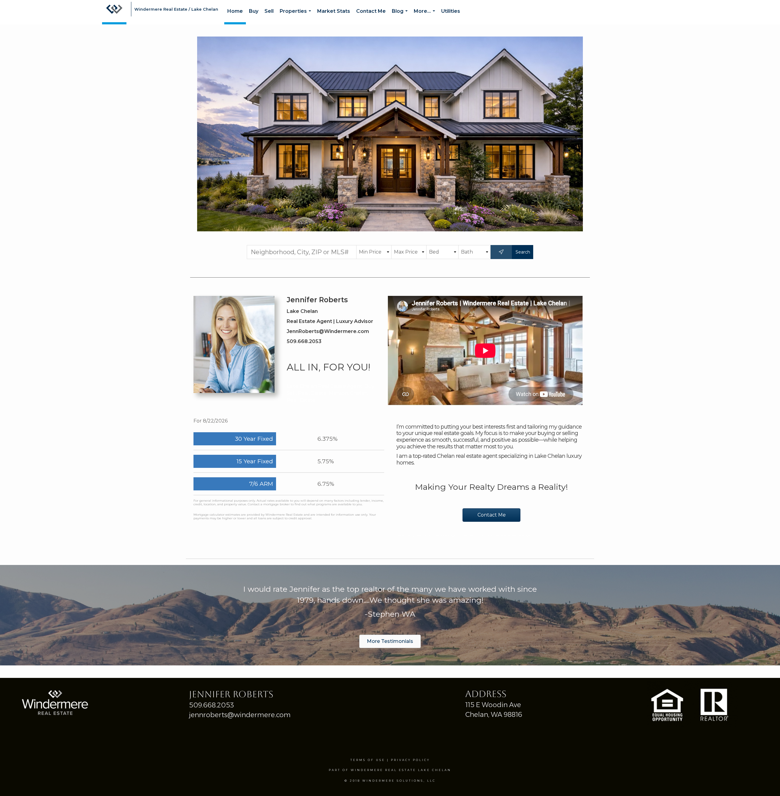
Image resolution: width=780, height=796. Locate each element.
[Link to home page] (114, 12)
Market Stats (333, 11)
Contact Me (371, 11)
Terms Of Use (367, 760)
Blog (401, 16)
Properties (297, 16)
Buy (253, 11)
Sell (269, 11)
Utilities (450, 11)
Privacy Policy (410, 760)
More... (426, 16)
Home (235, 11)
